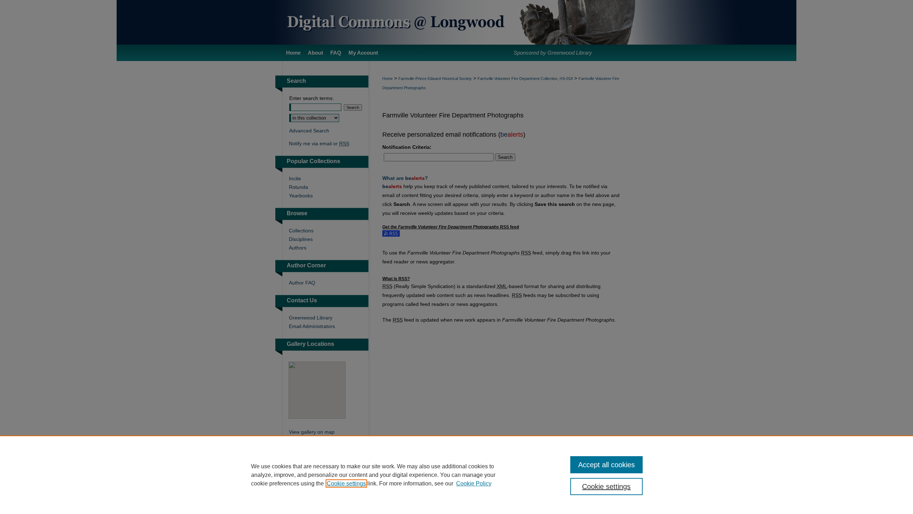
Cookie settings (346, 483)
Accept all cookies (606, 465)
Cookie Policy (473, 483)
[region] (456, 474)
